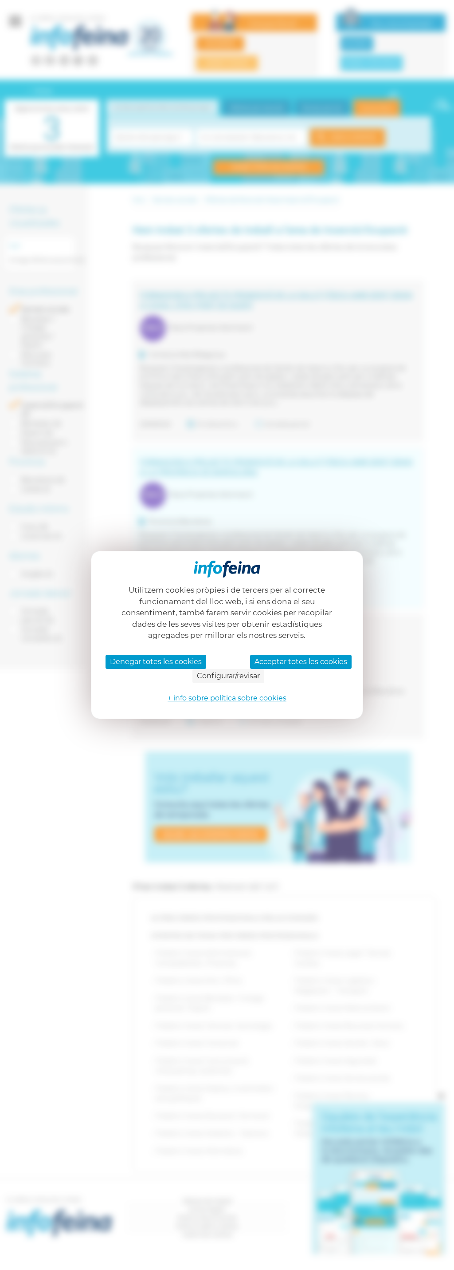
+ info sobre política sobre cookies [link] (227, 698)
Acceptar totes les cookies (300, 661)
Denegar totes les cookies (156, 661)
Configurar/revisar (228, 676)
